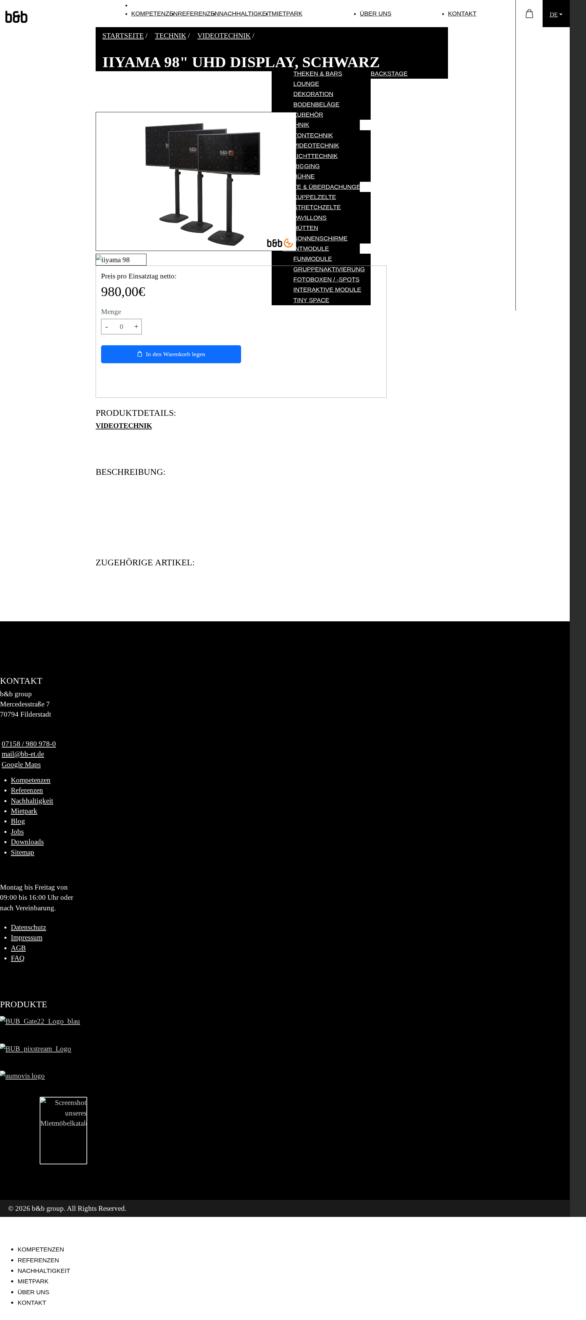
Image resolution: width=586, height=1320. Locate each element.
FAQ (17, 958)
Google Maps (21, 764)
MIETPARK (287, 13)
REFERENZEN (198, 13)
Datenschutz (28, 927)
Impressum (26, 937)
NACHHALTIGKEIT (245, 13)
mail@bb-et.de (23, 754)
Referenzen (27, 790)
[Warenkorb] (529, 13)
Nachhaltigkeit (32, 800)
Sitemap (22, 852)
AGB (18, 948)
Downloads (27, 842)
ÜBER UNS (375, 13)
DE (554, 14)
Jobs (17, 831)
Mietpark (24, 811)
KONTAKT (462, 13)
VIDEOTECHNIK (124, 425)
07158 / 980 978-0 (29, 744)
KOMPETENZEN (154, 13)
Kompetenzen (31, 780)
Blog (18, 821)
